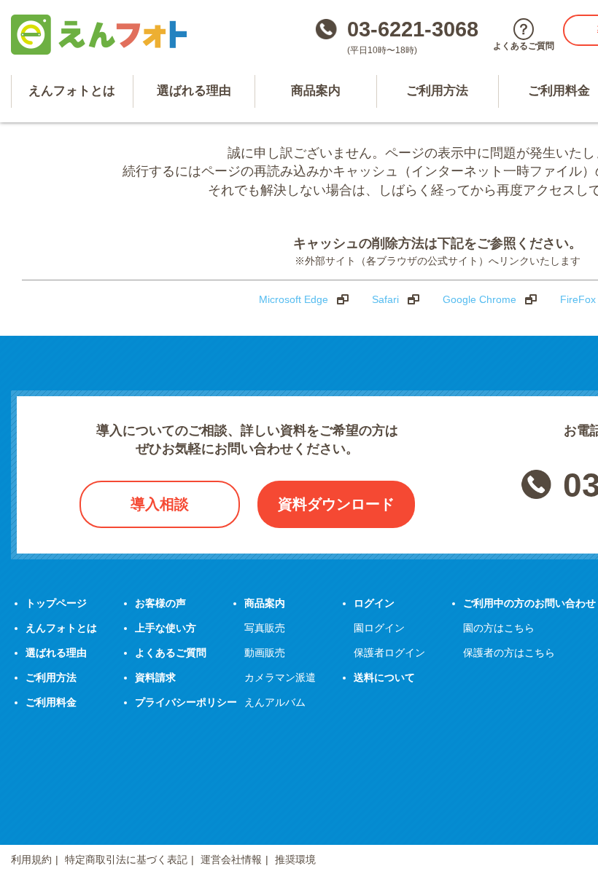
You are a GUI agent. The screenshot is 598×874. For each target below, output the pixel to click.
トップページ (56, 603)
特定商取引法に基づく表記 (126, 859)
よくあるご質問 (170, 652)
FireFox (578, 299)
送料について (384, 677)
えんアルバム (275, 702)
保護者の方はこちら (509, 652)
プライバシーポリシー (186, 702)
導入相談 (160, 504)
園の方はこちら (499, 628)
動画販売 (264, 652)
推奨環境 (295, 859)
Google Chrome (479, 299)
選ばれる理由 (194, 91)
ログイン (374, 603)
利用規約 (31, 859)
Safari (385, 299)
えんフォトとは (71, 91)
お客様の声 (160, 603)
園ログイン (379, 628)
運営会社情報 (231, 859)
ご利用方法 (437, 91)
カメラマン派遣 (280, 677)
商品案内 (316, 91)
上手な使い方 (165, 628)
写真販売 (264, 628)
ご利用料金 (51, 702)
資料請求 (155, 677)
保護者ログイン (389, 652)
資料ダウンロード (336, 504)
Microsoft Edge (293, 299)
